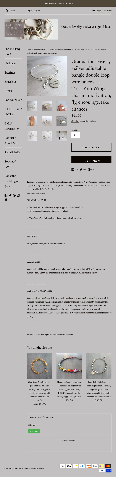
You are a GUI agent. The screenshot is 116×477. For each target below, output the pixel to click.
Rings (8, 90)
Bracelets (10, 81)
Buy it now (91, 160)
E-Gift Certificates (12, 126)
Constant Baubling (24, 468)
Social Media (12, 152)
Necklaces (10, 63)
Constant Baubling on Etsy (12, 180)
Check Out (107, 10)
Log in (29, 10)
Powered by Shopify (37, 468)
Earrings (10, 72)
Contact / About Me (11, 140)
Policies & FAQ (10, 164)
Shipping (75, 121)
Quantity (74, 130)
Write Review (34, 431)
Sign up (37, 10)
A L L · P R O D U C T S (13, 111)
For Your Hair (13, 99)
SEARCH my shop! (12, 51)
